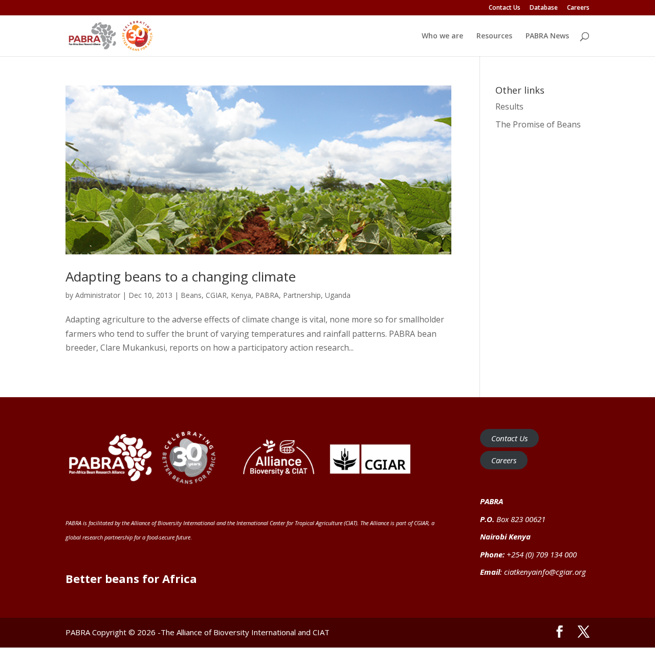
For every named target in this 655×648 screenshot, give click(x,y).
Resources (494, 36)
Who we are (442, 36)
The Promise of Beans (538, 124)
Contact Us (504, 8)
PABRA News (547, 36)
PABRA (267, 295)
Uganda (338, 295)
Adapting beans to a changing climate (181, 276)
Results (509, 106)
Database (544, 8)
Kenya (241, 295)
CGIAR (216, 295)
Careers (578, 8)
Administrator (97, 295)
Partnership (302, 295)
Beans (191, 295)
